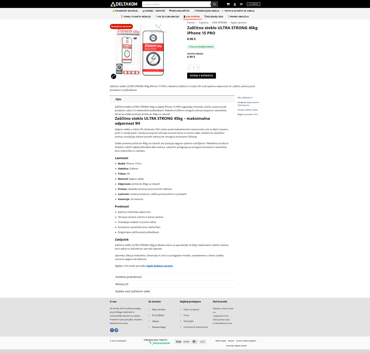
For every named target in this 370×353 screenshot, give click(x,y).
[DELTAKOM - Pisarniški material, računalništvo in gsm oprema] (124, 3)
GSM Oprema (243, 105)
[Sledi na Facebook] (112, 330)
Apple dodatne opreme (160, 265)
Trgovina (203, 22)
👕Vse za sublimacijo (167, 16)
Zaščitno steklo (251, 110)
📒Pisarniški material (125, 10)
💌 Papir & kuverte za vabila (238, 10)
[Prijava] (234, 4)
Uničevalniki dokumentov (196, 327)
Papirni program (191, 309)
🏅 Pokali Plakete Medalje (135, 16)
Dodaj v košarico (201, 75)
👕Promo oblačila (238, 16)
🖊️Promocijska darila (206, 10)
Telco (256, 114)
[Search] (214, 4)
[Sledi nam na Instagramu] (116, 330)
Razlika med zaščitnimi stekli (132, 291)
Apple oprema (238, 22)
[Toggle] (112, 99)
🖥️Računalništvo (179, 10)
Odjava (155, 321)
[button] (228, 4)
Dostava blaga (159, 327)
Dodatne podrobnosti (128, 277)
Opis (118, 99)
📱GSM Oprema (191, 16)
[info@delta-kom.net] (241, 4)
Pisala (186, 315)
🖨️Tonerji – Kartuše (153, 10)
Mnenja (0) (121, 284)
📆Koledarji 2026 (213, 16)
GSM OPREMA (219, 22)
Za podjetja (158, 315)
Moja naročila (158, 309)
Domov (191, 22)
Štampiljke (189, 321)
